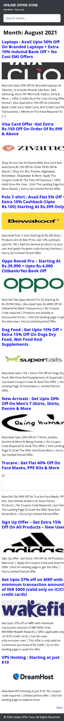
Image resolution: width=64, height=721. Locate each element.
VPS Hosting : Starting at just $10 (31, 659)
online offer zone (20, 5)
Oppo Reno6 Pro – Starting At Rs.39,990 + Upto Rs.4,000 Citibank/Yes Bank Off (31, 266)
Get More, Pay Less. (14, 9)
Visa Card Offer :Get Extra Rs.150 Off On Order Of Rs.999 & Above (32, 129)
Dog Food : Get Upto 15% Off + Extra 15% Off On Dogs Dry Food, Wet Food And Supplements (32, 337)
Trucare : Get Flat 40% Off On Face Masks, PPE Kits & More (31, 465)
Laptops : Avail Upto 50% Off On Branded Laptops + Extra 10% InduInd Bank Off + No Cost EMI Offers (31, 49)
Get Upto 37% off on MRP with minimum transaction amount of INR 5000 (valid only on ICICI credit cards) (33, 587)
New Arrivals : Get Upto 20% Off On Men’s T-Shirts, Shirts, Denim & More (31, 403)
